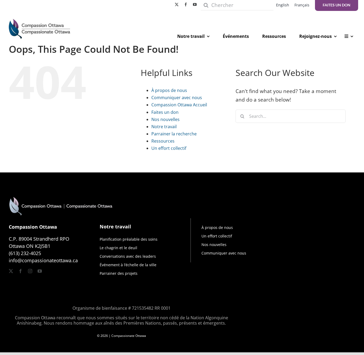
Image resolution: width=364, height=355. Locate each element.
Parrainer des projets (118, 273)
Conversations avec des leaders (128, 256)
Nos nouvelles (165, 119)
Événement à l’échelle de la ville (128, 264)
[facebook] (186, 4)
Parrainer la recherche (174, 134)
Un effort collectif (168, 148)
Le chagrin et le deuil (118, 247)
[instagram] (30, 271)
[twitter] (177, 4)
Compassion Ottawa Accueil (179, 105)
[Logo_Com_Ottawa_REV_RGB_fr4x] (61, 190)
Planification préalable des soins (128, 239)
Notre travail (164, 127)
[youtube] (195, 4)
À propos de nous (169, 90)
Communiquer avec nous (176, 97)
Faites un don (165, 112)
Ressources (163, 141)
